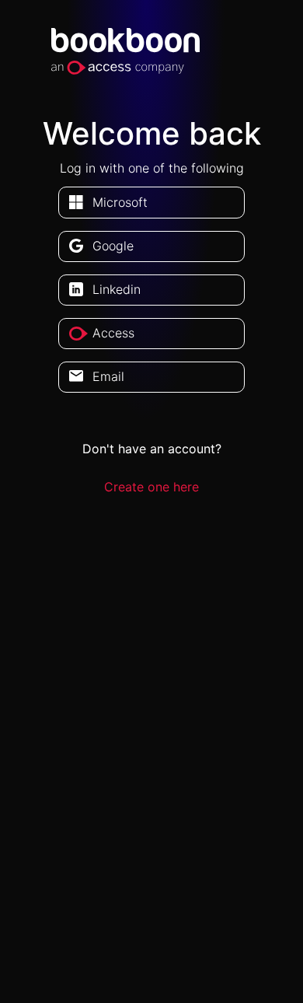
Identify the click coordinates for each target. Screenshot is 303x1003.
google (113, 245)
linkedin (116, 289)
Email (108, 376)
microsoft (120, 202)
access (113, 333)
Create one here (151, 487)
